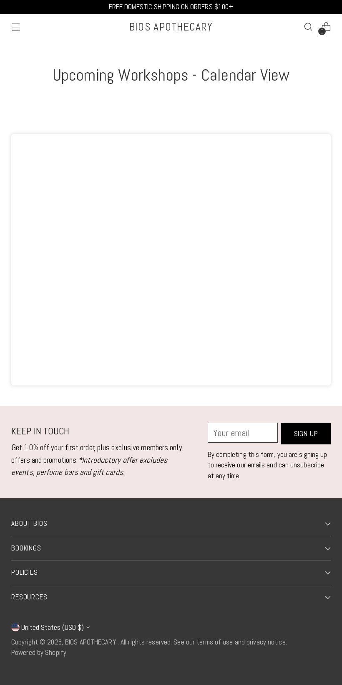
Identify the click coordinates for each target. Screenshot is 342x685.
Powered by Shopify (38, 652)
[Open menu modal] (15, 27)
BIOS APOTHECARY (91, 642)
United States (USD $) (52, 627)
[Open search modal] (308, 27)
